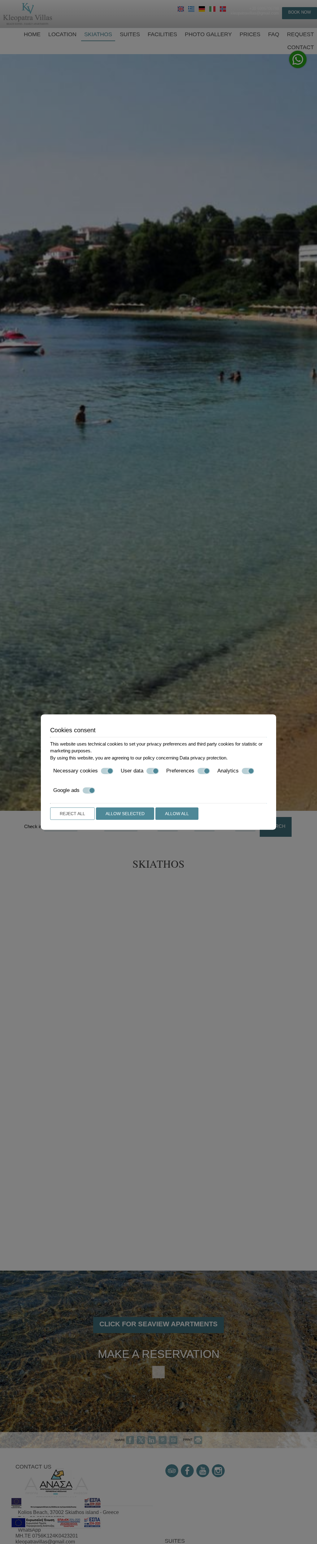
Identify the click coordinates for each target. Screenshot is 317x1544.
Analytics (228, 771)
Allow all (177, 813)
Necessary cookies (75, 771)
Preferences (180, 771)
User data (132, 771)
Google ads (66, 790)
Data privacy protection (203, 757)
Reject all (72, 813)
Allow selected (125, 813)
